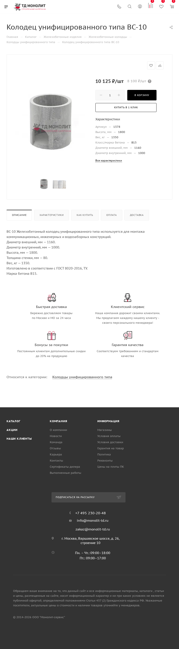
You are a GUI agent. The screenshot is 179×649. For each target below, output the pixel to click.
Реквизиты (105, 460)
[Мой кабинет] (140, 7)
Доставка (137, 215)
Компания (58, 421)
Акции (12, 430)
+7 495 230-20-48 (90, 513)
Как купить (85, 215)
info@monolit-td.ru (92, 520)
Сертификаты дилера (65, 467)
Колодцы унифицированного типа (82, 377)
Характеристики (52, 215)
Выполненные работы (65, 473)
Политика (104, 454)
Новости (56, 436)
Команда (56, 442)
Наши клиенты (19, 439)
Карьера (56, 454)
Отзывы (55, 448)
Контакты (56, 460)
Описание (19, 215)
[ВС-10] (51, 124)
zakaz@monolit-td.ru (93, 529)
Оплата (111, 215)
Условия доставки (110, 442)
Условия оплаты (108, 436)
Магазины (104, 430)
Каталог (13, 421)
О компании (58, 430)
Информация (108, 421)
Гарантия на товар (110, 448)
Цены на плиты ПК (110, 467)
